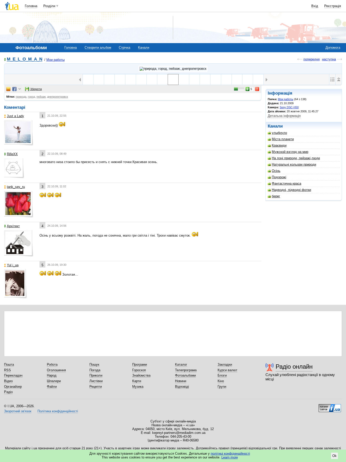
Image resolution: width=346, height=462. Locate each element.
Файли (52, 386)
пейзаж (41, 96)
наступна (329, 59)
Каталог (181, 364)
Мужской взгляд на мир (290, 152)
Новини (180, 381)
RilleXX (12, 154)
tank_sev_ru (16, 187)
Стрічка (124, 47)
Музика (137, 386)
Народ (51, 375)
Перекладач (13, 375)
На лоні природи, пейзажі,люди (296, 158)
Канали (143, 47)
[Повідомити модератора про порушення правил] (257, 89)
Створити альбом (98, 47)
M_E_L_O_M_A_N (24, 59)
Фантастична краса (286, 183)
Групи (222, 386)
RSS (7, 370)
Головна (31, 6)
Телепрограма (186, 370)
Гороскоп (139, 370)
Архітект (13, 226)
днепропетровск (57, 96)
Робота (52, 364)
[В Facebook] (14, 89)
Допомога (332, 47)
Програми (139, 364)
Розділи (49, 6)
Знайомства (141, 375)
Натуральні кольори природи (294, 164)
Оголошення (56, 370)
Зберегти (36, 89)
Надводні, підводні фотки (291, 190)
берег (276, 196)
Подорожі (279, 177)
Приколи (95, 375)
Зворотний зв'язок (17, 411)
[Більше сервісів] (19, 89)
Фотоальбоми (185, 375)
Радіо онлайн (294, 366)
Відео (8, 381)
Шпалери (54, 381)
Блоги (222, 375)
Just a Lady (15, 116)
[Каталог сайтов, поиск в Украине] (330, 406)
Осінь (276, 171)
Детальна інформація (284, 116)
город (31, 96)
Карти (136, 381)
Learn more (229, 457)
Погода (94, 370)
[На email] (8, 89)
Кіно (221, 381)
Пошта (9, 364)
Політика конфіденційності (57, 411)
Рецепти (95, 386)
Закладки (225, 364)
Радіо (8, 392)
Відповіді (182, 386)
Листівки (96, 381)
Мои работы (55, 60)
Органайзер (13, 386)
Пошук (94, 364)
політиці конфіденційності (230, 453)
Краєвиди (279, 145)
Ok (334, 456)
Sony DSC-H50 (289, 107)
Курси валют (227, 370)
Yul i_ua (12, 265)
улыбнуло (279, 133)
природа (21, 96)
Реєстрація (332, 6)
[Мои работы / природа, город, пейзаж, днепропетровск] (173, 69)
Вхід (314, 6)
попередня (311, 59)
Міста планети (283, 139)
